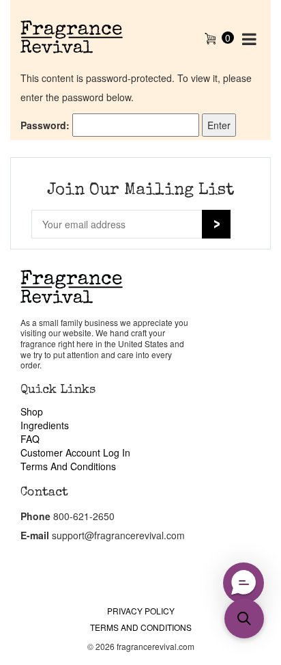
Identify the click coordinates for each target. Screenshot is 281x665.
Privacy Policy (141, 610)
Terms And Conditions (68, 466)
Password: (46, 125)
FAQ (30, 439)
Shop (31, 411)
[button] (243, 582)
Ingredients (44, 425)
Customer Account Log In (75, 452)
